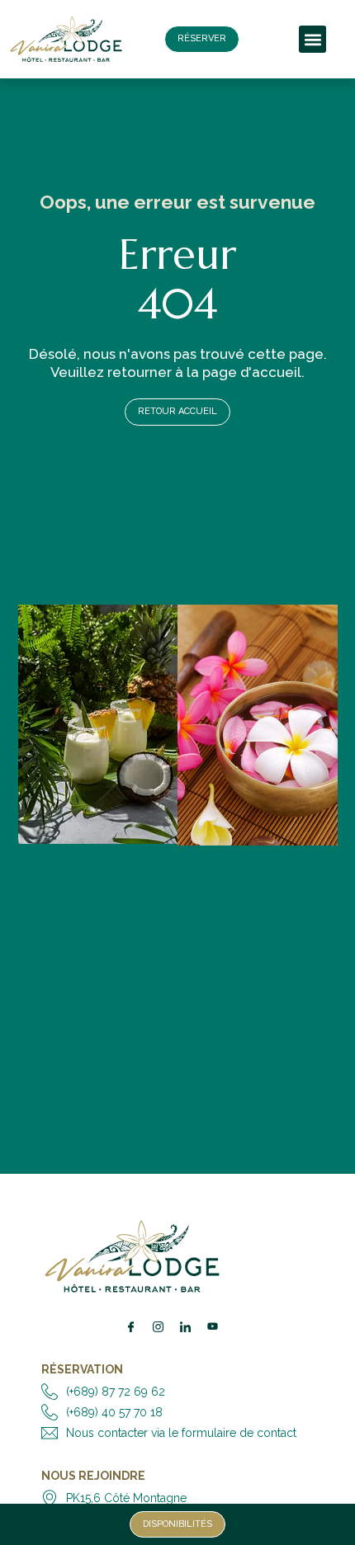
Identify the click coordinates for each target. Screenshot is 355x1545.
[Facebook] (130, 1326)
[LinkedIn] (185, 1326)
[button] (312, 39)
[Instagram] (157, 1326)
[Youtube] (212, 1326)
